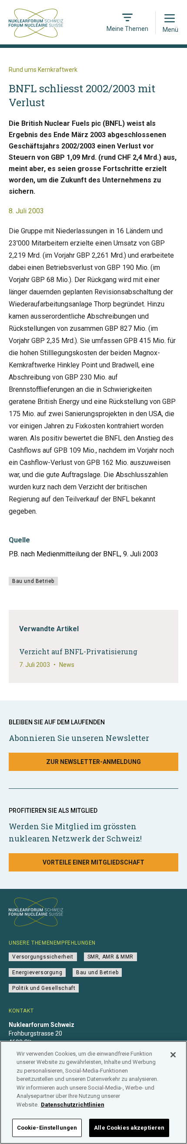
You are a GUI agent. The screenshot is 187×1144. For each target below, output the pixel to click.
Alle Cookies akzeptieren (129, 1127)
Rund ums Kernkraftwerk (43, 69)
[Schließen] (173, 1054)
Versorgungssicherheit (42, 957)
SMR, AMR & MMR (110, 957)
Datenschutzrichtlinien (72, 1104)
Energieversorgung (37, 972)
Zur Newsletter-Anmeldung (93, 761)
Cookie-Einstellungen (47, 1127)
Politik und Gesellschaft (43, 988)
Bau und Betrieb (33, 581)
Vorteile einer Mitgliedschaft (93, 862)
